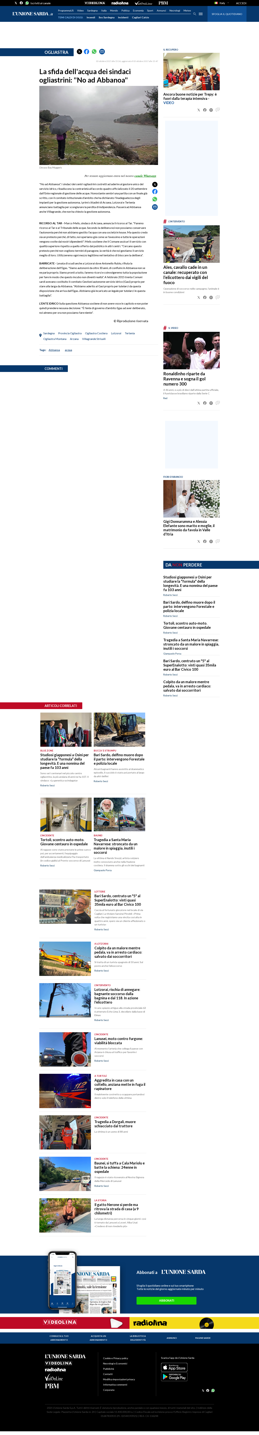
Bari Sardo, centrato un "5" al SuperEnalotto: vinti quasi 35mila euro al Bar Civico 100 (189, 665)
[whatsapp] (26, 3)
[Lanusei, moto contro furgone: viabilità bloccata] (65, 1049)
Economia (138, 10)
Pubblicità (108, 1368)
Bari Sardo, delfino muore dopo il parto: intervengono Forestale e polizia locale (189, 606)
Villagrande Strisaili (94, 338)
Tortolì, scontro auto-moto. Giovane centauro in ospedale (187, 625)
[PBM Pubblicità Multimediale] (163, 3)
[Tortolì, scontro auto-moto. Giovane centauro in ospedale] (66, 815)
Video (80, 10)
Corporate (109, 1389)
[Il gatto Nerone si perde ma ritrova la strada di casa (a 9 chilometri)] (65, 1215)
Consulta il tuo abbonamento (59, 1338)
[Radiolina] (120, 3)
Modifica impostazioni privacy (119, 1379)
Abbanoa (54, 350)
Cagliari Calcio (140, 17)
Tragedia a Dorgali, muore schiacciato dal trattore (115, 1124)
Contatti (108, 1374)
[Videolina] (95, 3)
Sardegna (92, 10)
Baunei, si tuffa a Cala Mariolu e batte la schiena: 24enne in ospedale (119, 1167)
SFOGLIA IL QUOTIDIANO (227, 13)
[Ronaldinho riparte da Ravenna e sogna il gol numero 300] (191, 350)
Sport (150, 10)
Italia (104, 10)
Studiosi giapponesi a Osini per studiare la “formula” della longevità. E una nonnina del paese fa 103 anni (190, 583)
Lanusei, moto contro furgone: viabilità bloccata (118, 1040)
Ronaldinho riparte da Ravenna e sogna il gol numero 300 (184, 378)
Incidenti (123, 17)
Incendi (91, 17)
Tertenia (130, 333)
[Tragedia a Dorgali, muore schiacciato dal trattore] (65, 1132)
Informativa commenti (115, 1384)
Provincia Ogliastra (70, 333)
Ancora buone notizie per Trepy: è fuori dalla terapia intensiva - (190, 96)
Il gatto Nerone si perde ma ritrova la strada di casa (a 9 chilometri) (116, 1208)
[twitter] (15, 3)
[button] (79, 51)
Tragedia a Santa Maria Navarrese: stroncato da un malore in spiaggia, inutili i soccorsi (191, 644)
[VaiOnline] (143, 3)
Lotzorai (116, 333)
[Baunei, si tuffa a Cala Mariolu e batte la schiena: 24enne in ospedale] (65, 1174)
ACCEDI (241, 3)
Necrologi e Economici (115, 1363)
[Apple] (187, 1367)
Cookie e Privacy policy (115, 1358)
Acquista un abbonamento (98, 1338)
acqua (68, 350)
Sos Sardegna (107, 17)
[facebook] (21, 3)
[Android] (187, 1376)
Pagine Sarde (203, 1338)
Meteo (187, 10)
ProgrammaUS (66, 10)
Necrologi (174, 10)
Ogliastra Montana (54, 338)
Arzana (74, 338)
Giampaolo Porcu (172, 653)
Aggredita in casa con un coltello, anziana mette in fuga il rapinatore (119, 1084)
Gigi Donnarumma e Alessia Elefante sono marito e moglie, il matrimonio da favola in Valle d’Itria (189, 527)
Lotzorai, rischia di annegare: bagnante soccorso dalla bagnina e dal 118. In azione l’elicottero (117, 995)
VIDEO (168, 103)
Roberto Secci (170, 595)
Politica (125, 10)
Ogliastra (56, 52)
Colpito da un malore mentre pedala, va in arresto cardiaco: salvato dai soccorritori (187, 686)
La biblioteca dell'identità (138, 1338)
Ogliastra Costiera (96, 333)
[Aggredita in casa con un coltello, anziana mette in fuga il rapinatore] (65, 1091)
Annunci (161, 10)
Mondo (114, 10)
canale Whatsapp (145, 176)
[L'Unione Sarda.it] (33, 14)
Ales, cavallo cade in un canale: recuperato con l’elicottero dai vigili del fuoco (185, 275)
